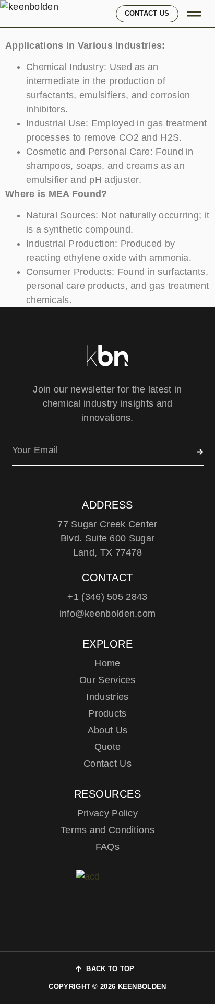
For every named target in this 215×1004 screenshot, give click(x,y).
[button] (194, 14)
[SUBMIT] (200, 451)
